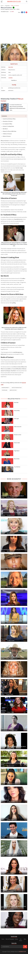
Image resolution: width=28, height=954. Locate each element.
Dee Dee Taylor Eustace (17, 387)
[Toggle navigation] (2, 1)
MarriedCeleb (14, 1)
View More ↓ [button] (14, 80)
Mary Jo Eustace (13, 390)
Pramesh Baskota (5, 730)
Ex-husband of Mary (7, 123)
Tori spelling (4, 390)
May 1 (9, 67)
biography (7, 5)
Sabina (3, 766)
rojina (12, 11)
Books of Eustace (7, 136)
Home (3, 939)
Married (7, 939)
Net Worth (5, 128)
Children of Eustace (7, 133)
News (25, 939)
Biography (12, 939)
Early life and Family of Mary (9, 118)
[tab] (14, 116)
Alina (3, 497)
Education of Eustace (7, 121)
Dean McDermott (5, 387)
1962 (12, 67)
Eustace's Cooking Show (8, 126)
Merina (3, 515)
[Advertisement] (14, 29)
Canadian (10, 77)
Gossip (16, 939)
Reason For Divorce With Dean (9, 131)
